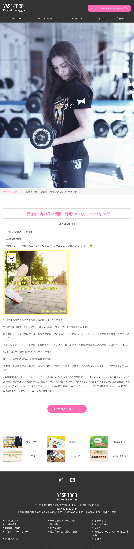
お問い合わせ (12, 538)
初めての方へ (15, 18)
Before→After (12, 527)
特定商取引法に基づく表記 (63, 531)
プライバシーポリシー (16, 531)
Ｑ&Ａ (97, 527)
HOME (6, 191)
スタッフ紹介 (101, 524)
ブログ (17, 191)
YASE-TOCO (14, 7)
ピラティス (77, 18)
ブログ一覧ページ (69, 409)
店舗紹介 (121, 18)
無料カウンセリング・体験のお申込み (110, 533)
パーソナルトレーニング (47, 18)
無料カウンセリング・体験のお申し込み (109, 8)
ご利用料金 (99, 18)
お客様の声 (55, 527)
